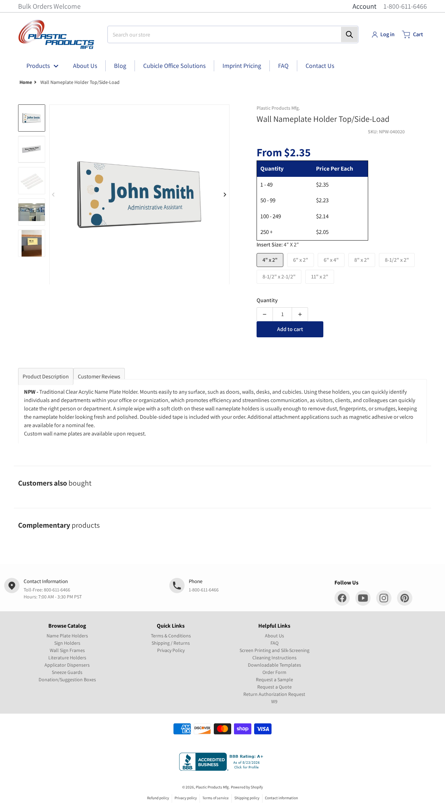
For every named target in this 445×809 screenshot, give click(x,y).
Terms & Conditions (171, 636)
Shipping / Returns (171, 643)
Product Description (46, 376)
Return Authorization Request (274, 694)
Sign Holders (67, 643)
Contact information (281, 797)
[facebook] (342, 598)
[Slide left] (53, 194)
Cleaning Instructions (274, 657)
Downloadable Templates (274, 665)
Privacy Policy (171, 650)
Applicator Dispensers (67, 665)
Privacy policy (186, 797)
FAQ (274, 643)
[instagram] (383, 598)
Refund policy (158, 797)
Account (365, 6)
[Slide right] (225, 194)
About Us (274, 636)
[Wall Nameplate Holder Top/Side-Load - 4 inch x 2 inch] (31, 118)
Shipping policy (246, 797)
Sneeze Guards (67, 672)
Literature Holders (67, 657)
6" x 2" (300, 260)
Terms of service (215, 797)
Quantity (267, 300)
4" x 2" (269, 260)
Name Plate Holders (67, 636)
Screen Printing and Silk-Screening (274, 650)
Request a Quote (274, 687)
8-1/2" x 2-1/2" (279, 276)
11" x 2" (319, 276)
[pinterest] (404, 598)
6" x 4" (331, 260)
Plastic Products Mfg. (213, 787)
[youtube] (363, 598)
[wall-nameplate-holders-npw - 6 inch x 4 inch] (31, 180)
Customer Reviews (99, 376)
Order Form (274, 672)
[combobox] (232, 34)
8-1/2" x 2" (397, 260)
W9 (274, 701)
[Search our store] (349, 34)
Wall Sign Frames (67, 650)
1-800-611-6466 (405, 6)
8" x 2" (361, 260)
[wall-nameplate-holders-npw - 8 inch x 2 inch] (31, 212)
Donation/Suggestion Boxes (67, 679)
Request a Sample (274, 679)
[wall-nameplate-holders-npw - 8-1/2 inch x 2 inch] (31, 243)
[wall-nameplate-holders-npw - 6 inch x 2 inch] (31, 149)
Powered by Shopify (247, 787)
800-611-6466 (57, 590)
